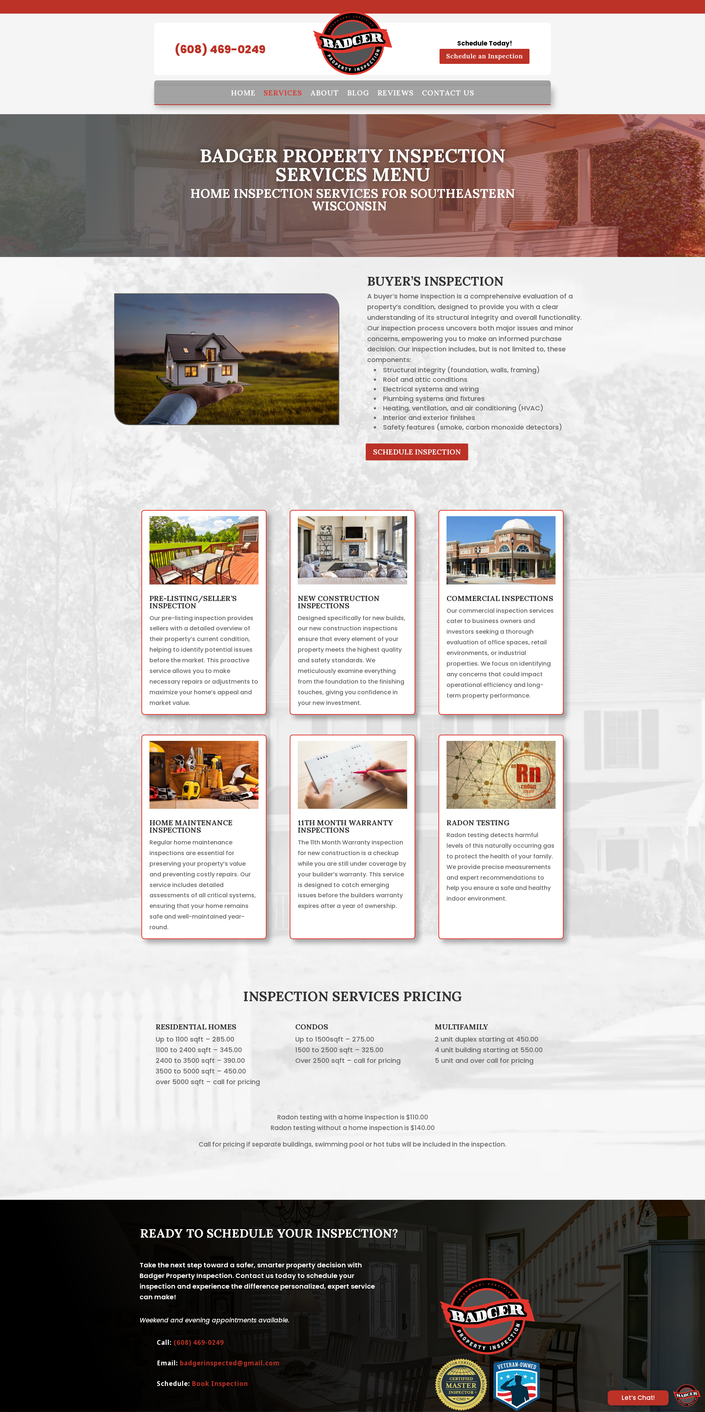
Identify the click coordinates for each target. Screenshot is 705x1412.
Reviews (395, 93)
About (324, 93)
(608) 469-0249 (220, 49)
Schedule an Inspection (484, 56)
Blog (358, 93)
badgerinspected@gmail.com (230, 1363)
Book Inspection (220, 1383)
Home (243, 93)
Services (283, 93)
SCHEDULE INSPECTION (417, 451)
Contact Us (448, 93)
